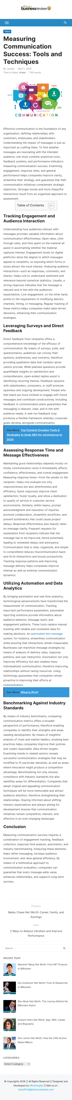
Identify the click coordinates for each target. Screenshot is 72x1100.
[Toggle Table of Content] (50, 205)
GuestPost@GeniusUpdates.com (36, 1089)
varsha (10, 68)
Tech (7, 31)
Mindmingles (36, 1085)
